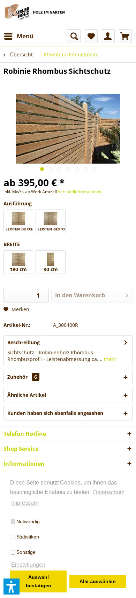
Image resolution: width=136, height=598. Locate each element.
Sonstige (26, 552)
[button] (11, 587)
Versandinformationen (79, 192)
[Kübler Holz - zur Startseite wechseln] (35, 14)
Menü (25, 36)
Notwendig (28, 521)
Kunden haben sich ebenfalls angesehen (55, 413)
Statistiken (27, 537)
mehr (109, 359)
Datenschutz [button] (108, 492)
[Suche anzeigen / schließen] (74, 36)
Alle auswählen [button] (98, 581)
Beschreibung (23, 342)
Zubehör (22, 376)
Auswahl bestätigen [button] (38, 581)
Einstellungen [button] (28, 565)
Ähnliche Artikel (26, 395)
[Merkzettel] (91, 36)
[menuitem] (18, 36)
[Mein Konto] (108, 36)
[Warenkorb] (125, 36)
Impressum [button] (24, 503)
